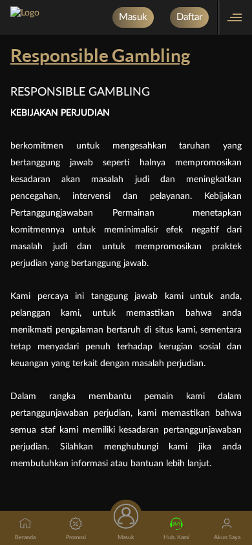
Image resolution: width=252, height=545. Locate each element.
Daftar (189, 17)
